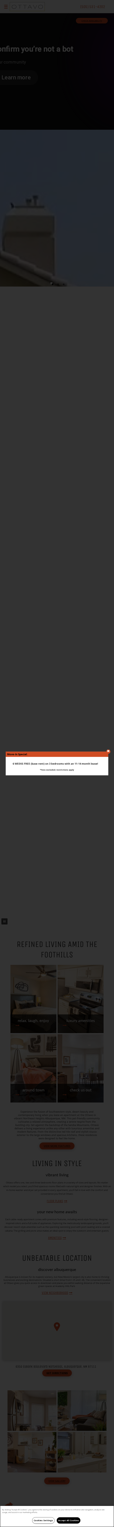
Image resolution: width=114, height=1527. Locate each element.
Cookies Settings (43, 1520)
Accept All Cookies (68, 1520)
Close (108, 751)
